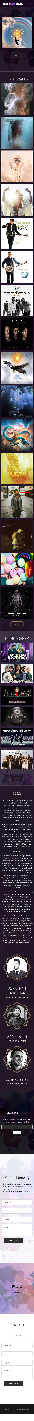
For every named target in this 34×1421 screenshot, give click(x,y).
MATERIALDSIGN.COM (21, 1409)
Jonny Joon (22, 800)
